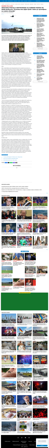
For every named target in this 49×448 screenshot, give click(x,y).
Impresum (30, 441)
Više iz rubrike (24, 251)
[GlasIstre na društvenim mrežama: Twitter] (22, 437)
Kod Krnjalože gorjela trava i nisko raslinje (10, 160)
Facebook (6, 162)
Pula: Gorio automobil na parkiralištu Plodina (10, 158)
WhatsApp (11, 162)
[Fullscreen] (23, 51)
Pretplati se (42, 445)
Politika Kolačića (7, 441)
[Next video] (12, 51)
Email (16, 162)
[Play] (10, 51)
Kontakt (35, 441)
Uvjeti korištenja (24, 441)
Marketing (24, 442)
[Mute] (14, 51)
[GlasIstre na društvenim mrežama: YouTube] (26, 437)
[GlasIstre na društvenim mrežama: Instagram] (30, 437)
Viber (13, 162)
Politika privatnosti (15, 441)
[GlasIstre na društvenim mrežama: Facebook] (19, 437)
